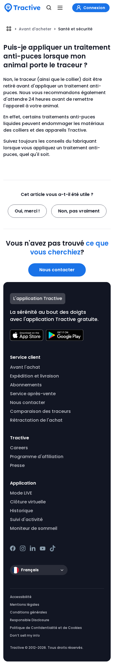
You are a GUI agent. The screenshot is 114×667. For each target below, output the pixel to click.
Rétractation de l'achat (36, 420)
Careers (19, 448)
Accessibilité (21, 596)
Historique (21, 510)
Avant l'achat (25, 367)
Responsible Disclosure (29, 620)
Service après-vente (33, 393)
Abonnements (26, 385)
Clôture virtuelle (28, 502)
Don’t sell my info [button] (25, 635)
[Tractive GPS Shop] (22, 7)
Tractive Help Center (9, 28)
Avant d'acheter (35, 29)
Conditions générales (28, 612)
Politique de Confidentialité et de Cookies (46, 627)
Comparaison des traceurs (40, 411)
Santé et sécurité (75, 29)
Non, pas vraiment (79, 211)
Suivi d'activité (26, 519)
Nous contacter (57, 270)
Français (30, 570)
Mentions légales (24, 604)
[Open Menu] (60, 7)
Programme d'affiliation (36, 456)
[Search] (49, 7)
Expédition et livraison (34, 376)
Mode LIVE (21, 493)
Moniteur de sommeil (33, 528)
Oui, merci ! (27, 211)
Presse (17, 465)
